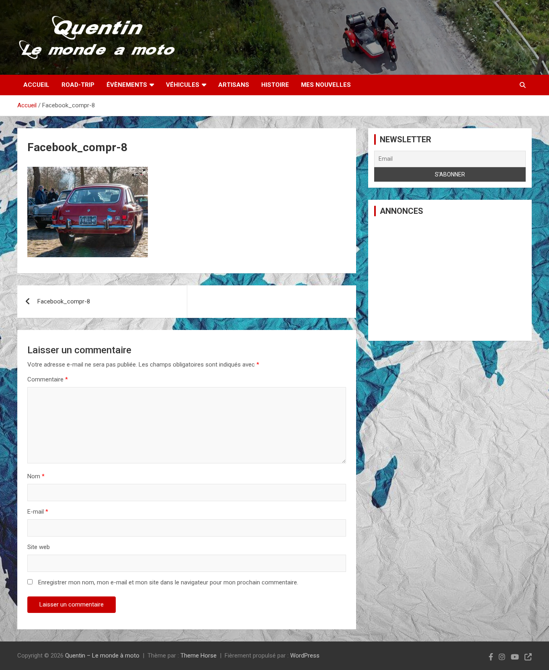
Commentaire (47, 379)
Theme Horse (198, 655)
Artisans (233, 84)
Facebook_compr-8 (63, 301)
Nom (36, 476)
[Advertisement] (450, 278)
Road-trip (77, 84)
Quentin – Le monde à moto (102, 655)
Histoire (275, 84)
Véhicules (182, 84)
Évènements (127, 84)
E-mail (37, 511)
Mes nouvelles (326, 84)
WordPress (305, 655)
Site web (38, 547)
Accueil (36, 84)
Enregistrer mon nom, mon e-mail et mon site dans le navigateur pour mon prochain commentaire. (168, 582)
